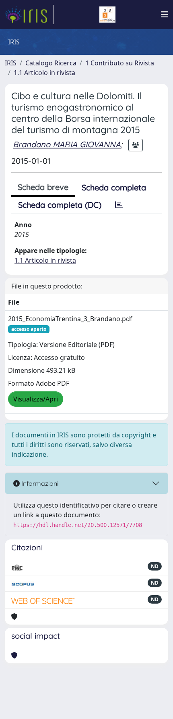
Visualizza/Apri (35, 399)
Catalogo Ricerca (50, 63)
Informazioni (39, 483)
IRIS (10, 63)
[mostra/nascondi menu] (164, 14)
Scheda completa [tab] (114, 187)
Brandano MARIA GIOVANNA (67, 144)
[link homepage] (29, 14)
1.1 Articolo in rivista (44, 72)
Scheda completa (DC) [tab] (59, 205)
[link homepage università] (107, 14)
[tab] (119, 204)
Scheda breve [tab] (43, 187)
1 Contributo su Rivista (119, 63)
